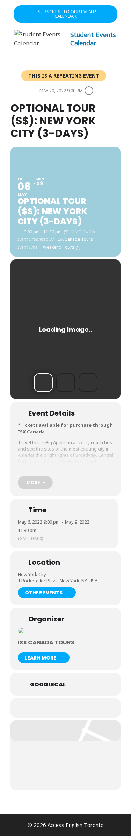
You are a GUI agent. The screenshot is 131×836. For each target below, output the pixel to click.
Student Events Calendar (93, 38)
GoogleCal (48, 685)
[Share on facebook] (51, 708)
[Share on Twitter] (65, 708)
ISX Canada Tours (46, 643)
